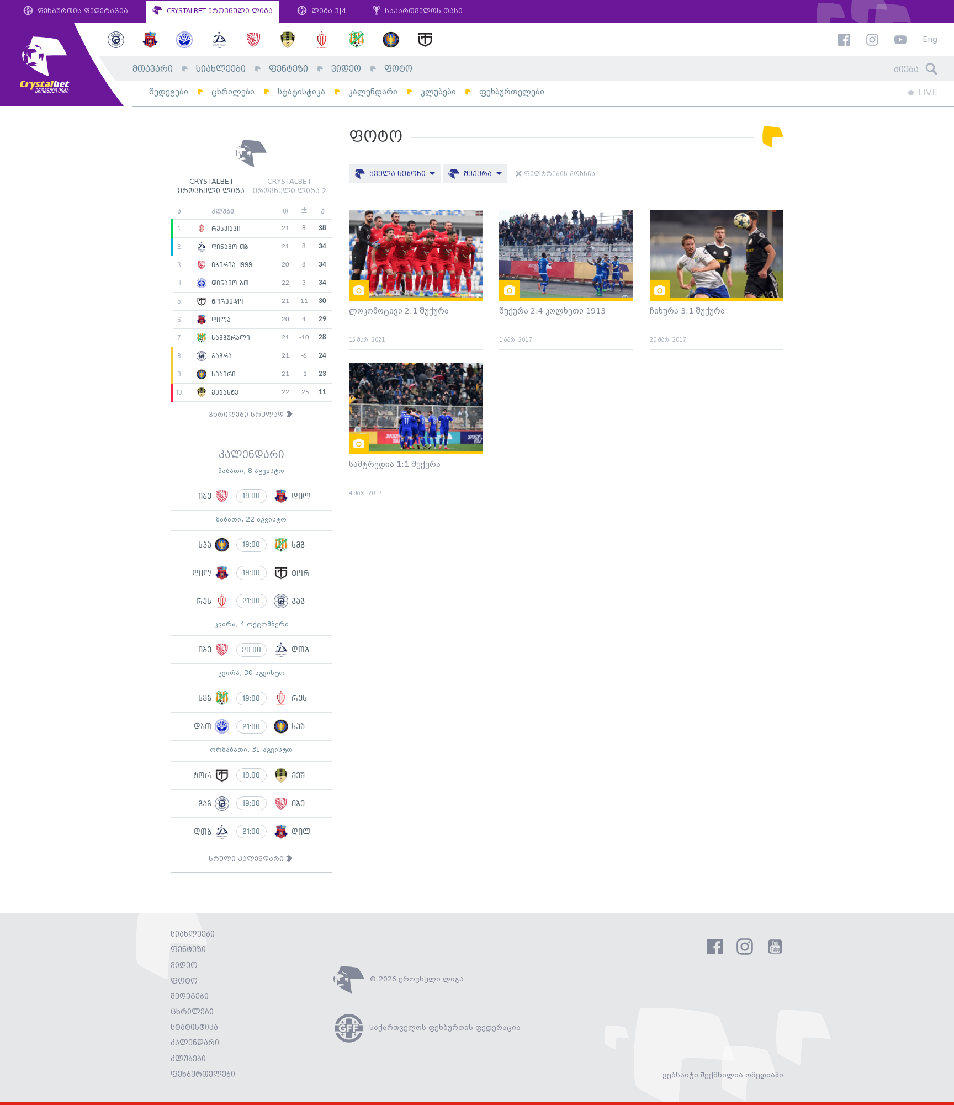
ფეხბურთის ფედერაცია (81, 11)
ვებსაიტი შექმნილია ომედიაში (722, 1075)
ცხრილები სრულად (247, 414)
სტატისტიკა (301, 92)
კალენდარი (373, 92)
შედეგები (168, 92)
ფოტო (398, 69)
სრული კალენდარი (247, 859)
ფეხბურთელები (511, 92)
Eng (930, 40)
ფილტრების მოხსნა (558, 174)
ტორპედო (226, 301)
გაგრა (220, 356)
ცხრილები (233, 92)
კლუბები (438, 92)
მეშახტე (224, 392)
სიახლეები (221, 69)
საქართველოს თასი (423, 11)
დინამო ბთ (228, 283)
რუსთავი (225, 228)
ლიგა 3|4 (327, 11)
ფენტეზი (288, 69)
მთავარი (152, 69)
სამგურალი (229, 337)
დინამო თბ (228, 246)
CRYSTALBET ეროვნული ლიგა (219, 11)
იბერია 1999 (230, 265)
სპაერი (222, 374)
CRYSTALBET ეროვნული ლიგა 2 (289, 186)
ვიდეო (346, 69)
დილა (220, 319)
